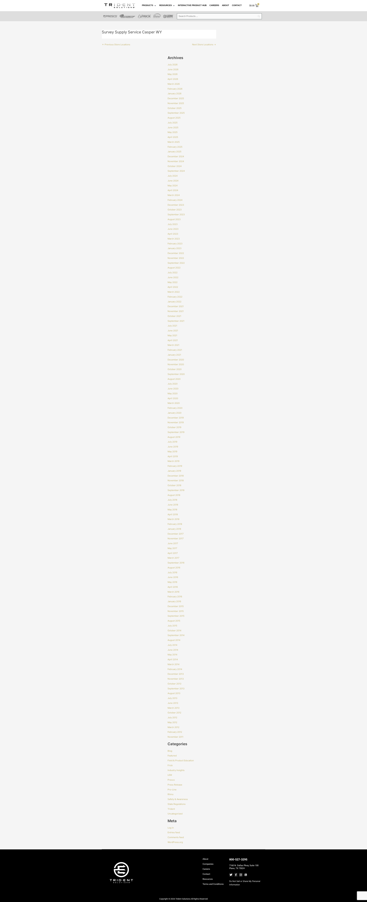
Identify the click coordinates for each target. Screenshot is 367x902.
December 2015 (176, 606)
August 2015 (174, 620)
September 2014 (176, 635)
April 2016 (173, 587)
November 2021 (176, 311)
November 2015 (176, 611)
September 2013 (176, 688)
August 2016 (174, 567)
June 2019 (173, 446)
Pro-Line (172, 789)
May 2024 (173, 185)
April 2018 (173, 514)
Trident (171, 809)
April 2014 (173, 659)
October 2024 (175, 166)
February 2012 (175, 732)
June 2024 (173, 180)
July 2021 (172, 325)
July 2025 (172, 122)
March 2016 (173, 591)
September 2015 (176, 616)
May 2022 (172, 282)
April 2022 (173, 287)
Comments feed (176, 837)
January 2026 (174, 93)
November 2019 (176, 422)
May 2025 (172, 132)
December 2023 (176, 205)
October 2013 (174, 683)
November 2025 (176, 103)
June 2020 (173, 388)
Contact (206, 874)
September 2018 (176, 490)
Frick (170, 765)
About (205, 859)
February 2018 (175, 524)
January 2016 (174, 601)
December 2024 (176, 156)
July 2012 (172, 717)
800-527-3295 (238, 859)
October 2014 (174, 630)
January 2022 (174, 301)
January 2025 (174, 151)
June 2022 (173, 277)
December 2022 (176, 253)
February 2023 (175, 243)
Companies (208, 864)
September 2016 (176, 562)
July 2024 (173, 175)
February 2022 (175, 296)
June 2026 (173, 69)
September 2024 (176, 171)
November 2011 (175, 736)
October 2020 (174, 369)
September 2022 (176, 263)
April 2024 (173, 190)
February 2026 (175, 88)
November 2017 (176, 538)
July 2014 (172, 645)
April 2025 (173, 137)
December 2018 (176, 475)
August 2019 (174, 437)
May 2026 (172, 74)
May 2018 (172, 509)
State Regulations (177, 804)
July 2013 (172, 698)
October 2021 (174, 316)
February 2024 (175, 200)
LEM (170, 775)
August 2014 (174, 640)
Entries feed (174, 832)
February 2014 (175, 669)
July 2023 (173, 224)
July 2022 (172, 272)
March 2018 (173, 519)
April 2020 (173, 398)
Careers (206, 869)
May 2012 (172, 722)
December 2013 (176, 674)
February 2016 (175, 596)
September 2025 (176, 112)
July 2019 (172, 441)
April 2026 (173, 79)
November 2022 (176, 258)
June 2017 (173, 543)
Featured (172, 755)
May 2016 (172, 582)
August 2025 (174, 117)
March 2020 (174, 403)
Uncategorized (175, 813)
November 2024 (176, 161)
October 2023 (175, 209)
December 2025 (176, 98)
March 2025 (174, 142)
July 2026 (172, 64)
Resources (208, 879)
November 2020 (176, 364)
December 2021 (176, 306)
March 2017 (173, 557)
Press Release (175, 784)
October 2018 (174, 485)
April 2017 (173, 553)
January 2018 (174, 529)
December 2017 (176, 533)
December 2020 (176, 359)
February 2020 (175, 408)
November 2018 (176, 480)
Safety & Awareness (178, 799)
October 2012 (174, 712)
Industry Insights (176, 770)
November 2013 (176, 678)
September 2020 (176, 374)
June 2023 (173, 229)
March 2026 (174, 84)
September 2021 (176, 321)
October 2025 (174, 108)
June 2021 (173, 330)
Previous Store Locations (116, 44)
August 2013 (174, 693)
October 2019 (174, 427)
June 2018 (173, 504)
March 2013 (173, 708)
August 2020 (174, 379)
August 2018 (174, 495)
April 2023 (173, 233)
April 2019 (173, 456)
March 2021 (173, 345)
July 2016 (172, 572)
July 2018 (172, 499)
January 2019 (174, 470)
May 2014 (172, 654)
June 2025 (173, 127)
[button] (149, 5)
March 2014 (173, 664)
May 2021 (172, 335)
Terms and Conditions (213, 884)
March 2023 (174, 238)
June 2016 (173, 577)
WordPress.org (175, 842)
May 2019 (172, 451)
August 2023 (174, 219)
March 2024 (174, 195)
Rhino (170, 794)
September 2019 (176, 432)
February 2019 (175, 466)
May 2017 (172, 548)
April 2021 (173, 340)
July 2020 (172, 383)
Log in (171, 827)
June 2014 (173, 649)
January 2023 (174, 248)
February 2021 (175, 350)
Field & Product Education (181, 760)
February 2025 (175, 146)
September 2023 (176, 214)
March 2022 (174, 291)
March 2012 (173, 727)
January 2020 (174, 412)
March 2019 (173, 461)
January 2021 (174, 354)
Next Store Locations (204, 44)
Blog (170, 751)
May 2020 (172, 393)
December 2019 (176, 417)
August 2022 (174, 267)
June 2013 (173, 703)
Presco (171, 779)
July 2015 (172, 625)
